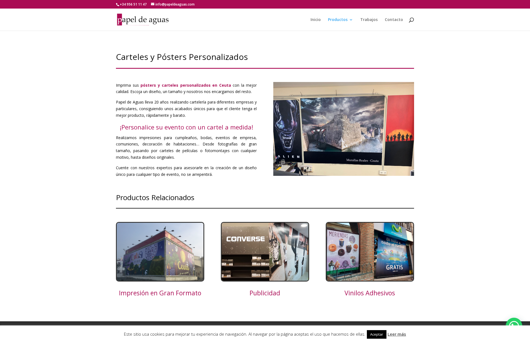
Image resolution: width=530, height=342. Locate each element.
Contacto (394, 20)
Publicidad (265, 292)
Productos (338, 20)
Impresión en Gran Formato (160, 292)
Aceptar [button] (376, 334)
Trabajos (369, 20)
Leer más (397, 334)
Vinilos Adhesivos (369, 292)
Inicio (316, 20)
